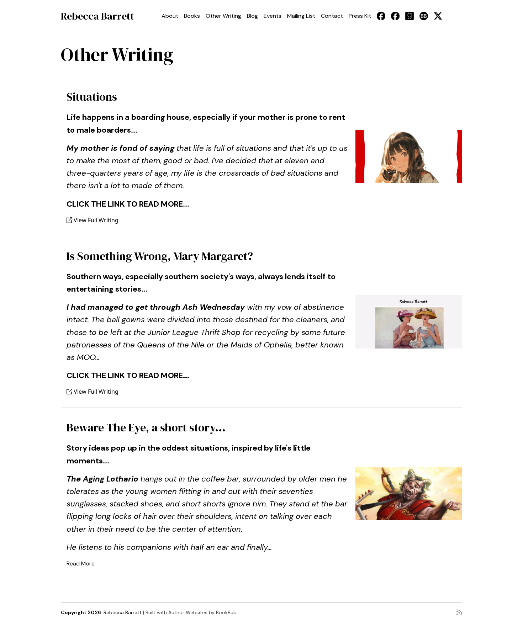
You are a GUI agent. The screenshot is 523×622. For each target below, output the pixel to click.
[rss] (459, 612)
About (170, 16)
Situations (92, 97)
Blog (252, 16)
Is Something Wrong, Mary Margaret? (160, 256)
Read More (81, 563)
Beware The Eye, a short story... (146, 427)
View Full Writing (95, 220)
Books (192, 16)
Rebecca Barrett (97, 16)
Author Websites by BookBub (202, 612)
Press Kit (360, 16)
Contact (332, 16)
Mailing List (301, 16)
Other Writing (223, 16)
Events (272, 16)
